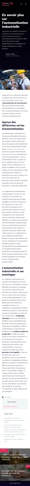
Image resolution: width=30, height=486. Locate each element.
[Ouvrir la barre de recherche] (21, 4)
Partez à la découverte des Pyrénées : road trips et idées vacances (15, 457)
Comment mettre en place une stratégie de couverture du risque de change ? (14, 420)
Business (7, 397)
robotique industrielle (14, 149)
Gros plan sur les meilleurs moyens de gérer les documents (13, 473)
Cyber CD (7, 3)
